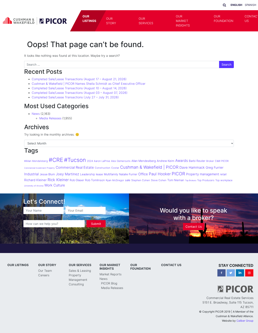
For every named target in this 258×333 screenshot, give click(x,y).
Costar (115, 167)
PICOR (178, 173)
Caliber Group (244, 320)
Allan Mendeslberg (143, 161)
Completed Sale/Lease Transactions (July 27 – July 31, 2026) (75, 97)
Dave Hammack (192, 167)
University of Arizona (33, 186)
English (236, 4)
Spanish (250, 4)
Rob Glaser (77, 180)
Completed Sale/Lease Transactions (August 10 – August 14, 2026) (79, 88)
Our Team (45, 270)
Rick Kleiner (58, 179)
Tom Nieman (175, 180)
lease (99, 174)
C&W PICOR (222, 160)
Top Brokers (190, 180)
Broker (210, 160)
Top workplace (224, 180)
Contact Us (193, 226)
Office (143, 174)
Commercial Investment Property (39, 168)
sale (127, 180)
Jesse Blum (47, 174)
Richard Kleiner (35, 180)
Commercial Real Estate (75, 167)
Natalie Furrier (128, 174)
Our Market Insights (183, 20)
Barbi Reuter (197, 161)
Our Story (111, 21)
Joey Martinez (67, 174)
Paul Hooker (160, 174)
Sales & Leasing (80, 270)
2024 (90, 160)
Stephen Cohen (140, 180)
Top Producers (205, 180)
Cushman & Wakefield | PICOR (149, 167)
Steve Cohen (158, 180)
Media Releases (50, 118)
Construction (102, 167)
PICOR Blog (109, 283)
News (36, 114)
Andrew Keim (165, 161)
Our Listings (89, 18)
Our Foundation (223, 18)
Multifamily (111, 174)
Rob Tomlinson (95, 180)
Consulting (76, 284)
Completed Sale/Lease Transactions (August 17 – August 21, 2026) (79, 79)
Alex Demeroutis (121, 160)
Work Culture (54, 185)
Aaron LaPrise (102, 160)
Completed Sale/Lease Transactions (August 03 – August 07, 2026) (79, 93)
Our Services (146, 21)
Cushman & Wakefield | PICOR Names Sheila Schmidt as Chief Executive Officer (88, 83)
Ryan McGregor (115, 180)
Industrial (31, 174)
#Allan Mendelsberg (36, 160)
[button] (127, 21)
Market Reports (110, 274)
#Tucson (75, 160)
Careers (43, 275)
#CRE (56, 160)
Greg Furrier (214, 167)
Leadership (87, 174)
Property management (202, 174)
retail (223, 174)
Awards (181, 160)
